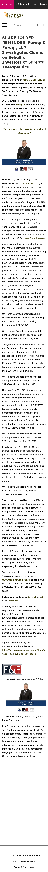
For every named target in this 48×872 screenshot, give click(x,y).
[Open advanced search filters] (36, 25)
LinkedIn (32, 597)
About (11, 855)
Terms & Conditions (24, 867)
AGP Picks (7, 4)
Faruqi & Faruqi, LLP (28, 183)
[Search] (30, 25)
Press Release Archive (28, 855)
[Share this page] (44, 25)
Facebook (13, 600)
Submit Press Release (24, 861)
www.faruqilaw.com (34, 238)
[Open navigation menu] (4, 25)
